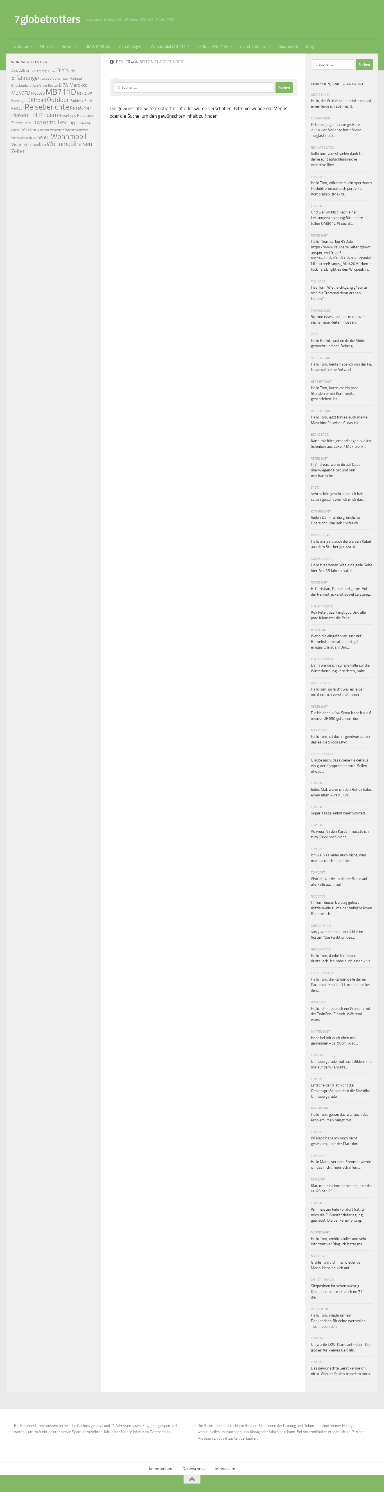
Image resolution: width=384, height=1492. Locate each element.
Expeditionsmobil (55, 78)
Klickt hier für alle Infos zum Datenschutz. (137, 1431)
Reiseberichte (46, 107)
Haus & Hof (288, 46)
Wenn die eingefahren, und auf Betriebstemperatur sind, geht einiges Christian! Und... (336, 641)
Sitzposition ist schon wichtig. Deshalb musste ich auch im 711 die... (338, 1291)
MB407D (20, 93)
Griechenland (21, 85)
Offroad (47, 46)
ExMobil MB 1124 (212, 46)
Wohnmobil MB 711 (168, 46)
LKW (64, 85)
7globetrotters (47, 19)
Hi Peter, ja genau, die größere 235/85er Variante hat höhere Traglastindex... (336, 130)
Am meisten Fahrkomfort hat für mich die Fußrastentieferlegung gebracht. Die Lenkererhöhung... (338, 1215)
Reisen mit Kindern (34, 114)
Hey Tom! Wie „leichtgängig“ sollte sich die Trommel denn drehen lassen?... (339, 293)
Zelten (18, 151)
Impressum (225, 1468)
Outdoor (21, 46)
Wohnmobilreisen (69, 144)
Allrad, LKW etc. (253, 46)
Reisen (68, 46)
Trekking (85, 123)
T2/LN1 (41, 122)
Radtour (17, 108)
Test (62, 122)
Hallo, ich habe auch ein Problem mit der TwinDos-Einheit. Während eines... (340, 1014)
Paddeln (76, 100)
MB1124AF (84, 93)
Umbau (16, 130)
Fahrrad (76, 78)
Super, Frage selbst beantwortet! (338, 813)
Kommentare (160, 1468)
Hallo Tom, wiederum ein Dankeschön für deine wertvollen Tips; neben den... (338, 1321)
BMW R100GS (97, 46)
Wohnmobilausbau (28, 144)
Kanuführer (39, 86)
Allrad (25, 71)
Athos (51, 71)
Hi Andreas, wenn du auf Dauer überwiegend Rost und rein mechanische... (336, 470)
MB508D (38, 93)
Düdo (70, 71)
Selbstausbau (22, 123)
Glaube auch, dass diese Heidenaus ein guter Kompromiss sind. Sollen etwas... (339, 766)
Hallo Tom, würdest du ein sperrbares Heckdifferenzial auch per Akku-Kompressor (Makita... (341, 188)
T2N (52, 123)
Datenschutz (193, 1468)
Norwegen (19, 101)
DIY (60, 70)
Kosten (53, 86)
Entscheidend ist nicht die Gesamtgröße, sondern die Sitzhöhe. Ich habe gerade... (341, 1091)
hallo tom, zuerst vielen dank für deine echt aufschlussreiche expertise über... (337, 159)
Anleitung (39, 71)
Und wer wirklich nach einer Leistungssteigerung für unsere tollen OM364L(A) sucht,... (337, 218)
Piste (87, 100)
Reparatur (85, 115)
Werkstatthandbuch (24, 138)
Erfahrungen (26, 77)
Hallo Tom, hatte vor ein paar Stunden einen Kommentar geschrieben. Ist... (334, 393)
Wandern (28, 129)
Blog (310, 46)
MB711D (61, 92)
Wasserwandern (76, 130)
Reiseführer (80, 108)
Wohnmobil (68, 136)
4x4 (14, 71)
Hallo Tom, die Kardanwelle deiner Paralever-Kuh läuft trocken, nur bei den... (340, 985)
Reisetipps (67, 115)
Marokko (78, 85)
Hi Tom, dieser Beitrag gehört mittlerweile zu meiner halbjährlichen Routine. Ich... (341, 908)
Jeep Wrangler (130, 46)
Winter (44, 137)
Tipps (73, 122)
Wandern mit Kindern (50, 130)
